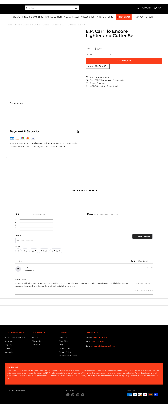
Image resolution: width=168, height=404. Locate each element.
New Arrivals (71, 17)
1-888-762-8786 (100, 337)
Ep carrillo (27, 25)
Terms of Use (64, 348)
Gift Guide (36, 341)
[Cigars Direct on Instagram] (77, 394)
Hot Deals (124, 17)
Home (9, 25)
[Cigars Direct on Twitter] (72, 394)
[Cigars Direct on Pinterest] (82, 394)
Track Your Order (143, 17)
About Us (63, 337)
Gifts (110, 17)
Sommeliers (10, 352)
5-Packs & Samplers (32, 17)
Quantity (89, 54)
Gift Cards (36, 345)
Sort (133, 261)
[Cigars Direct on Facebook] (67, 394)
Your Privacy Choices (68, 356)
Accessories (87, 17)
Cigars (16, 17)
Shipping (8, 345)
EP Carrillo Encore (41, 25)
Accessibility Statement (15, 337)
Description (16, 103)
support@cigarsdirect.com (103, 346)
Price (88, 48)
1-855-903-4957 (97, 342)
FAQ (61, 345)
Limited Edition (53, 17)
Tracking (8, 348)
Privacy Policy (65, 352)
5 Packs (35, 337)
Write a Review (145, 237)
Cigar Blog (63, 341)
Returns (8, 341)
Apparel (101, 17)
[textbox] (38, 240)
